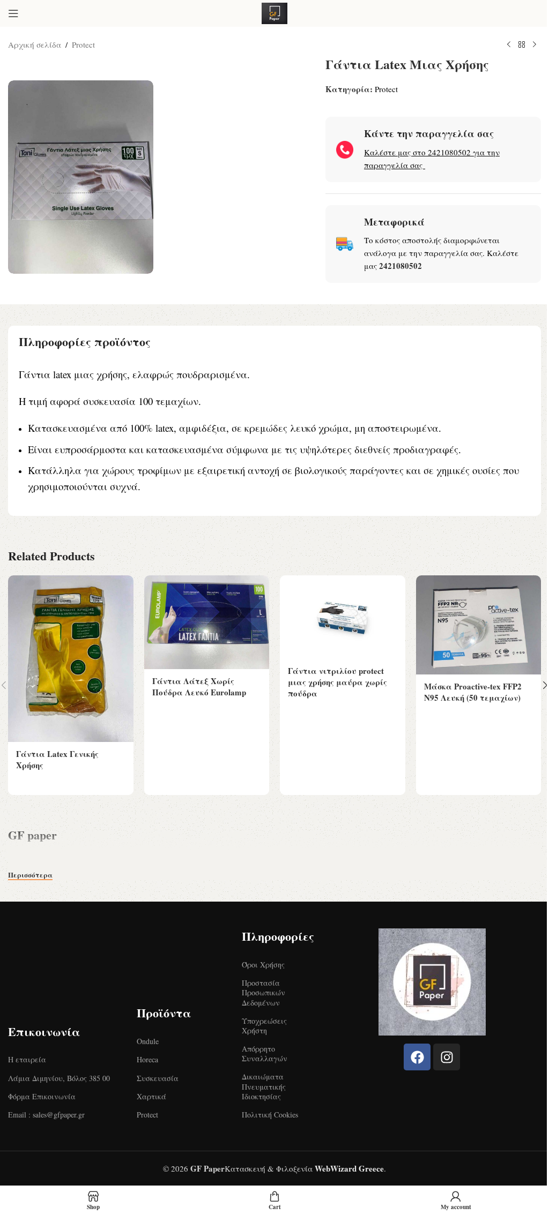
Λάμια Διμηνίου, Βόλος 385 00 (59, 1078)
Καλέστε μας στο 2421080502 (417, 152)
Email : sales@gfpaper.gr (46, 1114)
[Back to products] (521, 45)
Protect (83, 44)
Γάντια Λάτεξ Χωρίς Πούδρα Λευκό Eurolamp (199, 686)
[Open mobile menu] (13, 13)
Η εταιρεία (27, 1059)
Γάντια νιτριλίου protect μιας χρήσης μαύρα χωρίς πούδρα (337, 682)
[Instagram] (446, 1057)
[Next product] (534, 45)
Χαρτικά (151, 1096)
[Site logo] (274, 11)
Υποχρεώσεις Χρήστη (264, 1026)
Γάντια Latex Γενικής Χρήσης (57, 759)
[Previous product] (508, 45)
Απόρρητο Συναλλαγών (264, 1053)
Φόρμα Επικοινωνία (42, 1096)
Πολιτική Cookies (270, 1114)
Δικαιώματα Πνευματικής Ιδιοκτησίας (264, 1086)
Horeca (147, 1059)
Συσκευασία (158, 1078)
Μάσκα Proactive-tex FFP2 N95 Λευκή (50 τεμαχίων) (473, 691)
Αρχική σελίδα (34, 44)
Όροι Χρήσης (263, 964)
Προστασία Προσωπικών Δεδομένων (263, 992)
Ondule (148, 1041)
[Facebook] (417, 1057)
